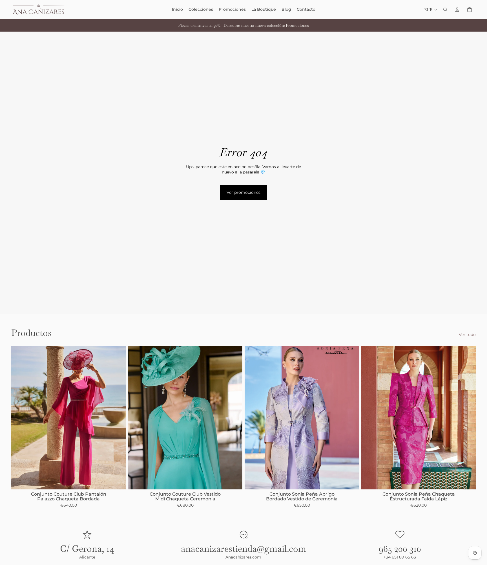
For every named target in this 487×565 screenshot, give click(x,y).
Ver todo (467, 334)
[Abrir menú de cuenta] (457, 9)
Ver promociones (243, 192)
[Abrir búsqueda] (445, 9)
